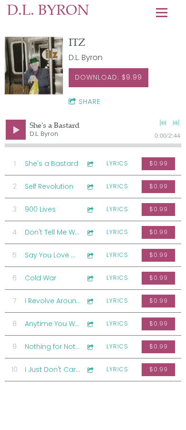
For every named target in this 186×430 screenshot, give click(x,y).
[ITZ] (34, 65)
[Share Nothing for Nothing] (90, 347)
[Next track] (176, 123)
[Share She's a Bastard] (90, 164)
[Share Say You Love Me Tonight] (90, 255)
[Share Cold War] (90, 278)
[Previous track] (163, 123)
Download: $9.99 (108, 77)
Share (90, 101)
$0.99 (158, 163)
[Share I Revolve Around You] (90, 301)
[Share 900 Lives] (90, 209)
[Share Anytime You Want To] (90, 324)
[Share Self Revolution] (90, 187)
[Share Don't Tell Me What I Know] (90, 232)
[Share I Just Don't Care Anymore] (90, 370)
